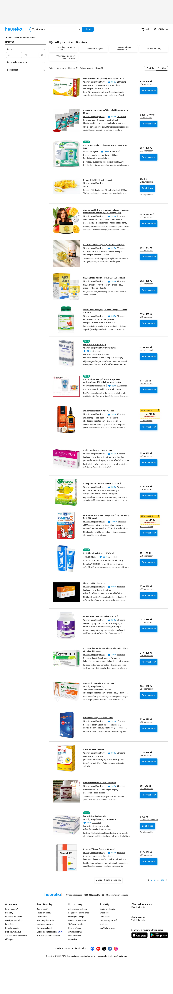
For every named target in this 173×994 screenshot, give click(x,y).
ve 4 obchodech (146, 689)
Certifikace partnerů (108, 920)
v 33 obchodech (146, 250)
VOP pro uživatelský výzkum (48, 935)
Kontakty (9, 912)
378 (162, 880)
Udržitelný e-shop (107, 928)
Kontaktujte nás (138, 907)
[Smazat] (79, 29)
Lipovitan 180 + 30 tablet (94, 583)
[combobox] (55, 29)
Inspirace (104, 924)
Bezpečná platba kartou (47, 931)
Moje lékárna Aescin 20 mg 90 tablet (99, 683)
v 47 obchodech (146, 284)
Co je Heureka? (11, 909)
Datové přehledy (75, 928)
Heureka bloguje (12, 928)
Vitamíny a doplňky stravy (93, 82)
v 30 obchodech (146, 489)
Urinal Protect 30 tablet (94, 749)
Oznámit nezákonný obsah (16, 935)
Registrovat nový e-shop (78, 912)
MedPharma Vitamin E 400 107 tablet (99, 782)
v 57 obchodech (146, 589)
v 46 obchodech (146, 655)
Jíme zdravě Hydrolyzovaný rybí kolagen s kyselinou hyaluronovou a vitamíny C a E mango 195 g (106, 211)
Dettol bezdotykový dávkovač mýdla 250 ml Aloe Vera (105, 146)
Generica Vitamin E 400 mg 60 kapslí (99, 849)
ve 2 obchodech (146, 350)
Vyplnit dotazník (138, 920)
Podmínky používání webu (116, 956)
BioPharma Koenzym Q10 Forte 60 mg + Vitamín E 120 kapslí (105, 311)
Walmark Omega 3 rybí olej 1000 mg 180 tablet (103, 78)
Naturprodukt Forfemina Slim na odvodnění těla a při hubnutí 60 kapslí (105, 650)
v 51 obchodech (146, 855)
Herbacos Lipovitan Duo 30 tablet (98, 450)
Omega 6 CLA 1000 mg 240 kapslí (97, 180)
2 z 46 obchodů (146, 420)
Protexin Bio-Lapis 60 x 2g (95, 816)
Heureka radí (42, 916)
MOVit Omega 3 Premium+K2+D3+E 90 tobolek (104, 277)
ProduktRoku (105, 916)
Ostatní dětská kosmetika (94, 385)
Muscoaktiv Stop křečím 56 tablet (98, 717)
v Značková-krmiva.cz (149, 819)
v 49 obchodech (146, 456)
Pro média (9, 924)
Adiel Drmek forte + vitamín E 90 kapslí (100, 616)
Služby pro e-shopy (76, 916)
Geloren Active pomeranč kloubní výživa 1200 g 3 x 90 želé (105, 111)
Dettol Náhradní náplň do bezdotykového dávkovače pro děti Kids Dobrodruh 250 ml (102, 381)
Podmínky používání (13, 916)
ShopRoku (104, 912)
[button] (14, 55)
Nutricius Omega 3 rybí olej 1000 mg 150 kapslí (103, 244)
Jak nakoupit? (42, 909)
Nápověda (72, 939)
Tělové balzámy (89, 557)
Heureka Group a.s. (74, 956)
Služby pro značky (75, 924)
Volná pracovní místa (13, 920)
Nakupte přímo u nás (45, 920)
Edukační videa (74, 935)
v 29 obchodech (146, 317)
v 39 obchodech (146, 556)
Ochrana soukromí (44, 928)
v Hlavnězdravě (146, 182)
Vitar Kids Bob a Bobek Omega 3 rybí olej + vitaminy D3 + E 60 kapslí (106, 517)
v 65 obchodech (146, 383)
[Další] (167, 880)
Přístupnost (10, 939)
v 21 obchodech (146, 151)
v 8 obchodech (146, 117)
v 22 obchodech (146, 217)
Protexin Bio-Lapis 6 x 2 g (94, 344)
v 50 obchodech (146, 722)
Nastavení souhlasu (45, 924)
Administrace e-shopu (77, 909)
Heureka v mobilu (44, 912)
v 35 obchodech (146, 622)
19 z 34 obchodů (146, 526)
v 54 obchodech (146, 84)
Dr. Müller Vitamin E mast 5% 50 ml (98, 553)
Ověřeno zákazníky (108, 909)
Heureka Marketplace (77, 920)
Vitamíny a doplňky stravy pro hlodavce (99, 347)
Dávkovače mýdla (90, 151)
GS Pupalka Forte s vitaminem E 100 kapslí (102, 483)
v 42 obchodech (146, 788)
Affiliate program (75, 931)
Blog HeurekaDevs (13, 931)
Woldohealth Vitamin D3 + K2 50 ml (98, 410)
